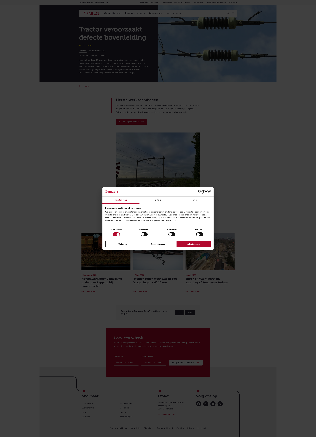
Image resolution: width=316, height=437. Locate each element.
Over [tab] (195, 200)
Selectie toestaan (158, 244)
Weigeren (122, 244)
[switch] (144, 234)
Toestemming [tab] (121, 200)
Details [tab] (158, 200)
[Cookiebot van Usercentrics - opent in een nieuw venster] (200, 192)
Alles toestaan (193, 244)
